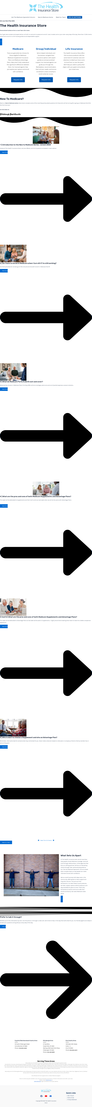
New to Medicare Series (45, 17)
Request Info (18, 80)
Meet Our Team (61, 17)
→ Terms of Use (70, 1097)
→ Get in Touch (70, 1095)
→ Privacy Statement (71, 1099)
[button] (46, 42)
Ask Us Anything (74, 17)
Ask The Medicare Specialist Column (23, 17)
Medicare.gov (49, 1080)
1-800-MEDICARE (37, 1081)
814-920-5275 (73, 1050)
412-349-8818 (51, 1052)
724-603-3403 (23, 1048)
